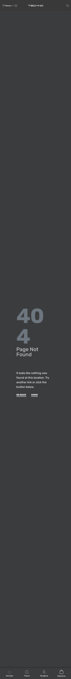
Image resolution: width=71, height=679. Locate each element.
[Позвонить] (67, 5)
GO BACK (21, 395)
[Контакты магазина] (16, 5)
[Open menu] (9, 674)
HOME (34, 395)
